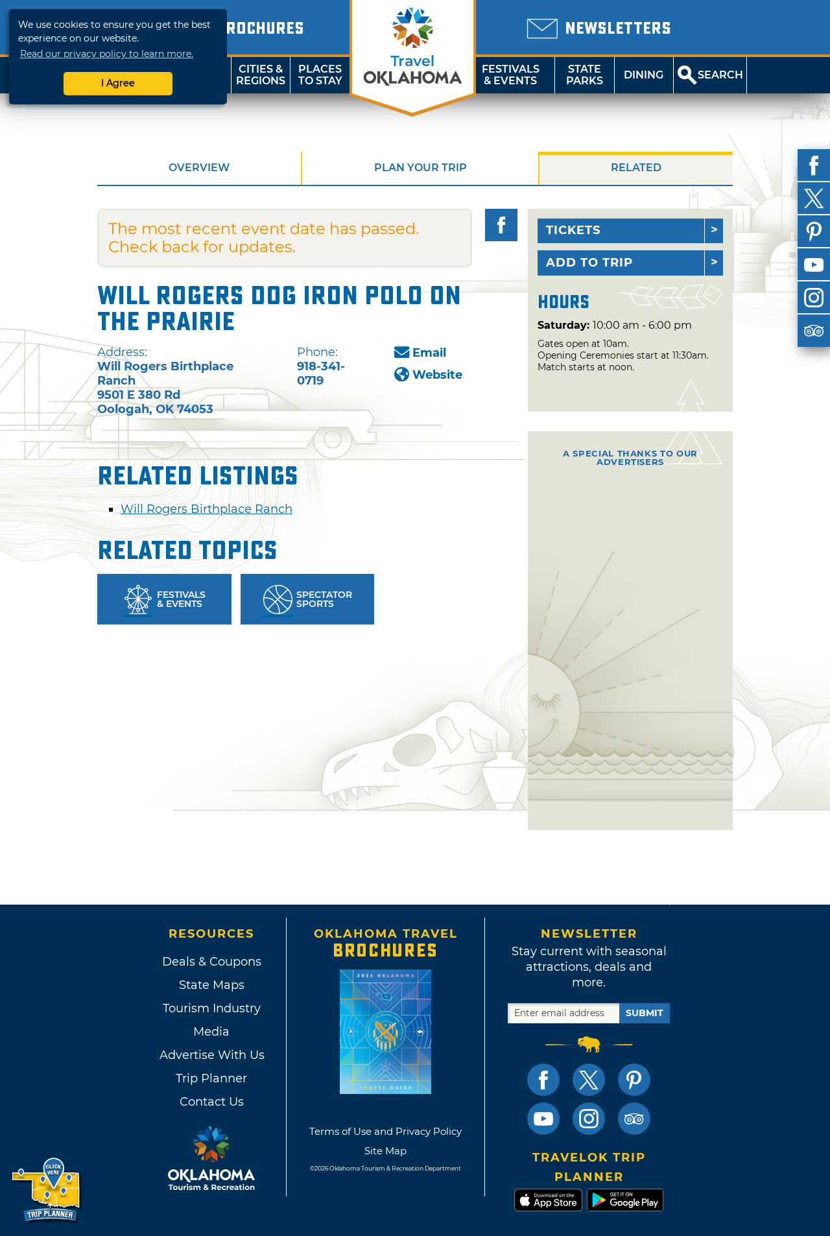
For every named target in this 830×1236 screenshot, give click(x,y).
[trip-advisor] (814, 331)
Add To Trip (589, 263)
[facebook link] (543, 1080)
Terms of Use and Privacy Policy (385, 1131)
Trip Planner (211, 1078)
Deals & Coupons (211, 962)
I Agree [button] (118, 83)
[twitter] (814, 198)
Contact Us (212, 1102)
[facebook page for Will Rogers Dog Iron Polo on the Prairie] (501, 225)
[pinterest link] (634, 1080)
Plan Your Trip (420, 167)
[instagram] (814, 297)
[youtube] (814, 264)
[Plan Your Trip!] (47, 1190)
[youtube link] (543, 1118)
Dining (643, 75)
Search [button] (720, 75)
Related (636, 167)
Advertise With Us (211, 1055)
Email (429, 353)
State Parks (584, 75)
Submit (644, 1013)
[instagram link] (589, 1118)
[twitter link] (589, 1080)
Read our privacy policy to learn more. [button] (106, 54)
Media (211, 1032)
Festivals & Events (511, 75)
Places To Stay (320, 75)
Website (437, 375)
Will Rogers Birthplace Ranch (206, 509)
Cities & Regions (260, 75)
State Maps (211, 985)
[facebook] (814, 165)
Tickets (573, 230)
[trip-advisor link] (634, 1118)
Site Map (385, 1151)
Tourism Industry (212, 1008)
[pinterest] (814, 231)
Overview (199, 167)
